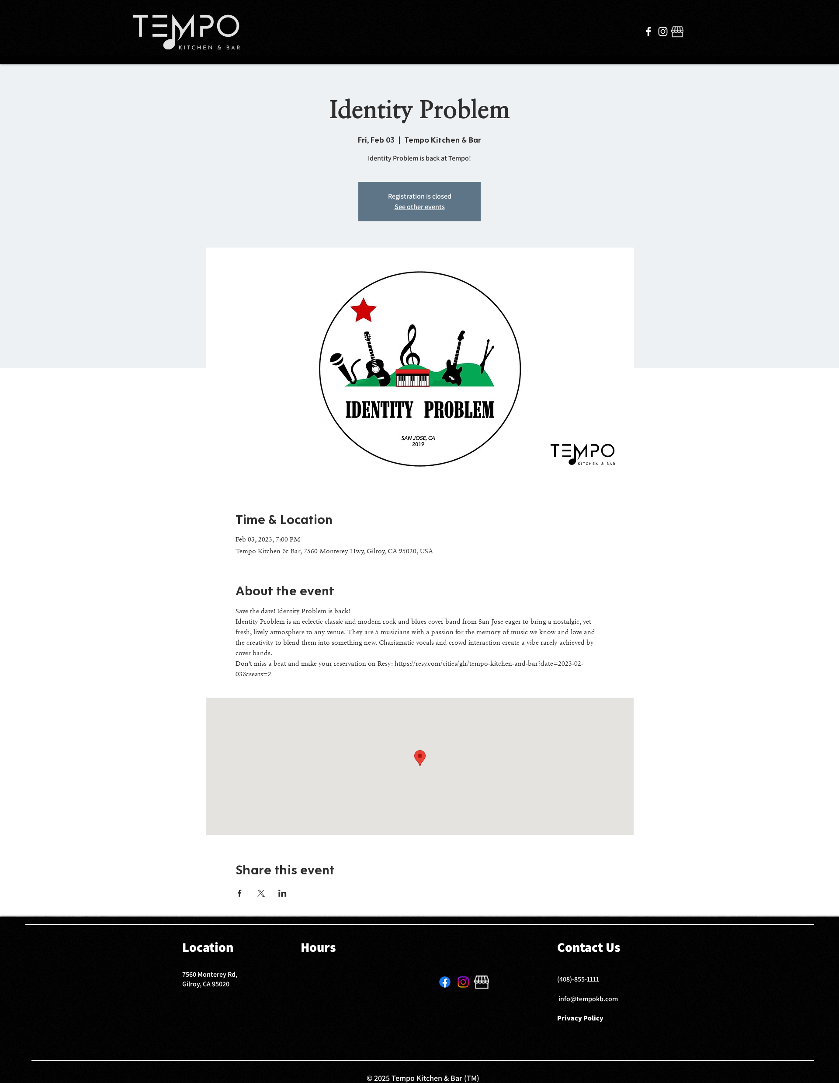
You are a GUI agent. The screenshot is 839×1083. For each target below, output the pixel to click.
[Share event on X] (261, 893)
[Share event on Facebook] (240, 893)
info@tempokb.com (588, 998)
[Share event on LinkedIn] (282, 893)
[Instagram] (663, 31)
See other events (420, 206)
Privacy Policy (580, 1018)
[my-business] (677, 31)
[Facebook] (648, 31)
